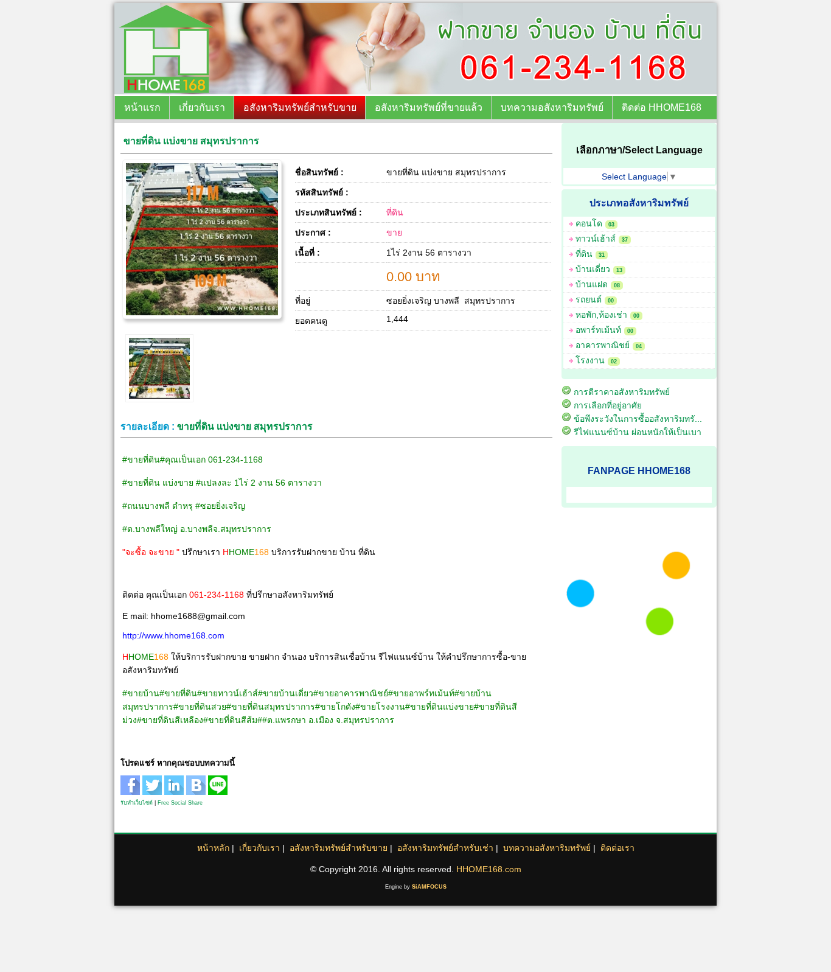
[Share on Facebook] (131, 792)
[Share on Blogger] (197, 792)
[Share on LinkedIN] (175, 792)
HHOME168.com (488, 869)
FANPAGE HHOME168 (639, 470)
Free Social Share (180, 803)
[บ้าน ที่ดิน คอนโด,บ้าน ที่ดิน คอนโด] (285, 91)
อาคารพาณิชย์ (608, 345)
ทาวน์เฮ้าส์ (601, 238)
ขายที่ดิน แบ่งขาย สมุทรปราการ (191, 141)
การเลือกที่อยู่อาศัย (608, 405)
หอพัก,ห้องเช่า (607, 315)
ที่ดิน (394, 212)
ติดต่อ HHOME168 (661, 107)
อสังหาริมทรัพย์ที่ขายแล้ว (428, 107)
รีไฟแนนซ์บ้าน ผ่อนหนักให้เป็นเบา (637, 432)
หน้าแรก (142, 107)
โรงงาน (596, 360)
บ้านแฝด (597, 284)
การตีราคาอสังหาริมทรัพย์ (622, 392)
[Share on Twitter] (153, 792)
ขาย (394, 232)
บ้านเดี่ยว (598, 269)
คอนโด (594, 223)
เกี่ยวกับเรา (202, 107)
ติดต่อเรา (617, 848)
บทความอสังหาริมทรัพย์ (552, 107)
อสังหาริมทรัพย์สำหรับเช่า (445, 848)
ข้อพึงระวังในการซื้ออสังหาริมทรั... (638, 419)
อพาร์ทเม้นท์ (604, 330)
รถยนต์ (594, 299)
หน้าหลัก (213, 848)
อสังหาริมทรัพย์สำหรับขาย (299, 107)
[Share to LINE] (219, 792)
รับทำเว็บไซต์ (136, 803)
